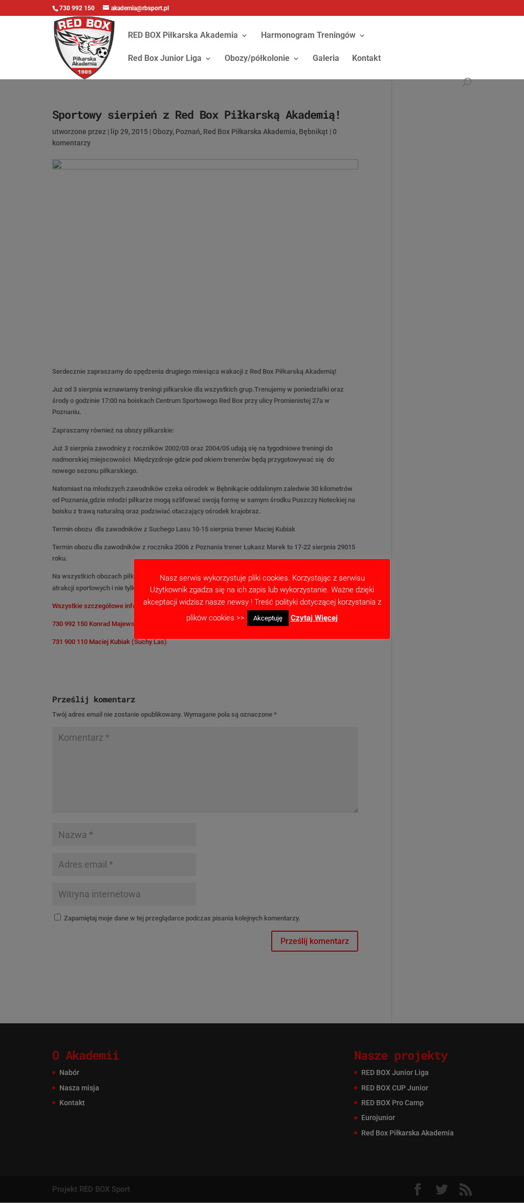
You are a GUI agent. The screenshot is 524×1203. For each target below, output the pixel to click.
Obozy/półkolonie (257, 59)
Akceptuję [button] (267, 618)
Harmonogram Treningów (308, 36)
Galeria (326, 59)
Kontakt (366, 59)
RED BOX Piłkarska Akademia (183, 36)
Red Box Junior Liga (165, 59)
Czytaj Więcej (314, 617)
